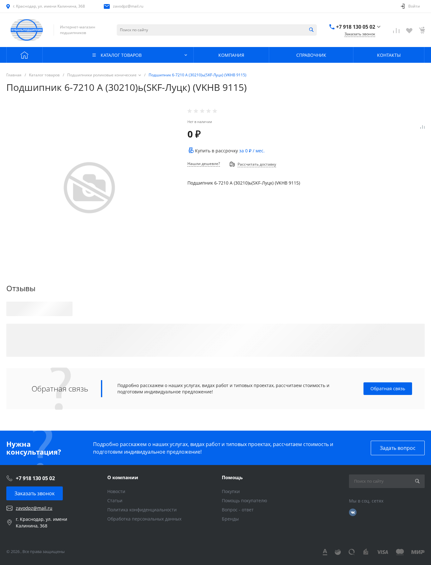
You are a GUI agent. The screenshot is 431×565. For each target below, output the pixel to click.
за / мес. (252, 151)
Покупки (231, 491)
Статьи (114, 500)
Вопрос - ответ (238, 510)
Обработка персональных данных (144, 519)
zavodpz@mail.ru (128, 6)
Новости (116, 491)
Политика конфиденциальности (142, 510)
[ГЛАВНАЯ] (24, 55)
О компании (122, 477)
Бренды (230, 519)
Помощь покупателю (244, 500)
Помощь (232, 477)
